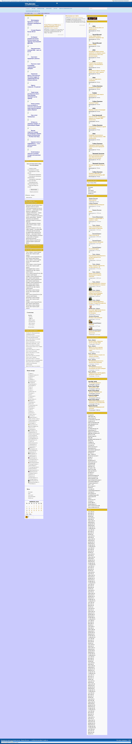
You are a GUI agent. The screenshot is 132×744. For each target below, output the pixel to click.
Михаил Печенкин (32, 468)
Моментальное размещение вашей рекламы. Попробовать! (19, 1)
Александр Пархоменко (33, 467)
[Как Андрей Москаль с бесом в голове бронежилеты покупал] (90, 281)
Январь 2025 (90, 540)
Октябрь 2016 (90, 690)
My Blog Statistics (31, 327)
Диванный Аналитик (33, 375)
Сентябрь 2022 (91, 582)
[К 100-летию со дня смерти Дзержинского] (90, 93)
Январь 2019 (90, 649)
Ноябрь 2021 (90, 597)
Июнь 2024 (90, 551)
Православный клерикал (33, 420)
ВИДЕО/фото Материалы (93, 433)
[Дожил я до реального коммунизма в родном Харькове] (90, 272)
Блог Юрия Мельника (92, 428)
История (89, 457)
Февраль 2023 (90, 575)
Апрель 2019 (90, 644)
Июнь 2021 (90, 605)
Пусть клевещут (91, 486)
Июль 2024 (90, 549)
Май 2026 (90, 516)
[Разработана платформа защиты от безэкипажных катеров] (90, 61)
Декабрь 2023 (90, 560)
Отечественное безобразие (93, 481)
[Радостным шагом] (90, 233)
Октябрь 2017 (90, 671)
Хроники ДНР (90, 502)
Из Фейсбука (90, 452)
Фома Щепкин (32, 483)
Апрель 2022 (90, 590)
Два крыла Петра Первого (30, 340)
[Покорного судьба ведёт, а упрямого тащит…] (90, 217)
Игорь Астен (31, 427)
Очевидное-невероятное (92, 483)
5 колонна (90, 415)
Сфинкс (30, 373)
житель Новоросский (33, 462)
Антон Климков (32, 445)
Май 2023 (90, 570)
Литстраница (90, 463)
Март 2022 (90, 591)
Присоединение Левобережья (35, 174)
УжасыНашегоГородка (74, 17)
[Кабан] (90, 210)
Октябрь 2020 (90, 617)
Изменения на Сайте (72, 16)
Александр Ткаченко (33, 479)
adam (30, 387)
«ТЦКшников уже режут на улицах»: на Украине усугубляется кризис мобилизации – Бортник (34, 215)
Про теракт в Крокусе (30, 354)
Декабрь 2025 (90, 524)
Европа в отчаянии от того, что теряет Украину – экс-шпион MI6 (34, 228)
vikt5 (30, 409)
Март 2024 (90, 555)
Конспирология (91, 460)
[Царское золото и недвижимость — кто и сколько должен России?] (29, 142)
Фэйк (89, 498)
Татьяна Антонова (32, 424)
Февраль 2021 (90, 611)
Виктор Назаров (32, 456)
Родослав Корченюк (33, 450)
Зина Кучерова (32, 452)
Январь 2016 (90, 703)
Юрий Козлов (31, 447)
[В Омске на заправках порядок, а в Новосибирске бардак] (29, 122)
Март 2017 (90, 682)
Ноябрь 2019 (90, 634)
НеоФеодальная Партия (92, 475)
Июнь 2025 (90, 533)
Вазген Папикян (32, 465)
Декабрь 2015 (90, 705)
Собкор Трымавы (32, 405)
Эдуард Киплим (32, 444)
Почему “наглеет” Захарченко (31, 357)
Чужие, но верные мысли (92, 507)
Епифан (28, 256)
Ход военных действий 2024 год (33, 11)
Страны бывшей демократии (93, 490)
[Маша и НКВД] (90, 43)
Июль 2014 (90, 730)
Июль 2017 (90, 676)
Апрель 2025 (90, 536)
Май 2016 (90, 697)
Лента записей (30, 495)
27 (29, 512)
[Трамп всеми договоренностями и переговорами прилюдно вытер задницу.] (29, 92)
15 (34, 508)
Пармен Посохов (32, 471)
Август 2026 (90, 511)
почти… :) (90, 484)
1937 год (33, 8)
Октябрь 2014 (90, 726)
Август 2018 (90, 656)
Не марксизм (90, 472)
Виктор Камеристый (33, 442)
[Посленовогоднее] (90, 247)
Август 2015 (90, 711)
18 (41, 508)
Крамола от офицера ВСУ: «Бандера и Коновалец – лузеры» (34, 211)
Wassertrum (31, 408)
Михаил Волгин (32, 432)
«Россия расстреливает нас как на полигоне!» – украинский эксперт (34, 208)
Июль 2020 (90, 622)
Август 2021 (90, 602)
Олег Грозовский (32, 435)
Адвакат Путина (91, 418)
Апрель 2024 (90, 554)
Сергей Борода (32, 429)
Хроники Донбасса (91, 504)
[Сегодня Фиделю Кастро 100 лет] (29, 30)
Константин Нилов (32, 461)
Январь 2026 (90, 522)
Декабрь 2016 (90, 687)
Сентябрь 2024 (91, 546)
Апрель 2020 (90, 626)
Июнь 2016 (90, 696)
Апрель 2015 (90, 717)
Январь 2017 (90, 685)
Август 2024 (90, 548)
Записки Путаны (91, 451)
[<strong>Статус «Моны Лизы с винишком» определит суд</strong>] (90, 34)
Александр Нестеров (33, 459)
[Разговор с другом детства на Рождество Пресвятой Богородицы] (90, 308)
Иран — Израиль (91, 454)
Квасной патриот (32, 421)
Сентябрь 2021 (91, 601)
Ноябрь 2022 (90, 579)
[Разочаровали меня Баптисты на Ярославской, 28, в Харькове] (90, 254)
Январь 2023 (90, 576)
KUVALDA (31, 415)
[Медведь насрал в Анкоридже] (90, 108)
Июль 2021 (90, 604)
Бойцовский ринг (91, 430)
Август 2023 (90, 566)
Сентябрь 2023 (91, 564)
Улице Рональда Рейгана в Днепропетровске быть (52, 25)
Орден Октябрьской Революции (94, 480)
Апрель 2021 (90, 608)
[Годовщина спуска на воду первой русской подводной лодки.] (90, 143)
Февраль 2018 (90, 665)
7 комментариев (55, 28)
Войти (29, 493)
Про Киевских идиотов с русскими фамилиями (34, 360)
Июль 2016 (90, 694)
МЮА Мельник (32, 453)
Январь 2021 (90, 613)
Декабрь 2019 (90, 632)
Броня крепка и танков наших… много (32, 343)
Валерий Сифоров (32, 477)
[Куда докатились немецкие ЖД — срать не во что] (29, 48)
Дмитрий (31, 400)
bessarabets (31, 393)
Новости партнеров (91, 478)
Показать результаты (34, 191)
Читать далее (60, 34)
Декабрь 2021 (90, 596)
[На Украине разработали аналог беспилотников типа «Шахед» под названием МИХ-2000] (29, 37)
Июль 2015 (90, 712)
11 (41, 506)
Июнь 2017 (90, 678)
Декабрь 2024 (90, 542)
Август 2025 (90, 530)
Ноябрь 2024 (90, 543)
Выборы (89, 440)
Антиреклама (90, 421)
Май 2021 (90, 607)
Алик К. (31, 441)
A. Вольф (31, 382)
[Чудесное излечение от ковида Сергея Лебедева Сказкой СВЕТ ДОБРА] (90, 290)
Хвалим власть (91, 499)
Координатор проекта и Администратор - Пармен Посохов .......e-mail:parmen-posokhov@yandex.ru (24, 740)
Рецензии (90, 487)
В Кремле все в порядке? (92, 431)
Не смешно (90, 474)
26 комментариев (80, 17)
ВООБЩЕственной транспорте (94, 439)
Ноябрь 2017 (90, 670)
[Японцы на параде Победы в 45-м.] (90, 163)
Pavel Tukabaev (32, 423)
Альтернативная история (93, 419)
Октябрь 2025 (90, 527)
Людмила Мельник (32, 417)
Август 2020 (90, 620)
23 (36, 510)
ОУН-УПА (55, 8)
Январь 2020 (90, 631)
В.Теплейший (31, 385)
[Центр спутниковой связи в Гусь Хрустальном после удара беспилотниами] (90, 153)
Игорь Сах (31, 474)
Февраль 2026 (90, 520)
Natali (30, 388)
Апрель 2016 (90, 699)
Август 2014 (90, 729)
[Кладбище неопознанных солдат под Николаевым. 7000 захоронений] (90, 133)
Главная (28, 8)
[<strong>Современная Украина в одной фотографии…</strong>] (90, 125)
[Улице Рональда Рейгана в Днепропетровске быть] (54, 19)
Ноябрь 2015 (90, 706)
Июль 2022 (90, 585)
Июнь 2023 (90, 569)
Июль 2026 (90, 513)
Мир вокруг (90, 466)
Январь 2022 (90, 594)
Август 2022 (90, 584)
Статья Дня (90, 489)
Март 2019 (90, 646)
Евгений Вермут (32, 430)
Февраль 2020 (90, 629)
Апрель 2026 (90, 517)
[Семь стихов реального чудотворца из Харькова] (90, 225)
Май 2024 (90, 552)
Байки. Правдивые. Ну (92, 424)
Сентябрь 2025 (91, 528)
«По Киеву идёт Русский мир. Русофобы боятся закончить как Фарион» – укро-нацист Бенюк (33, 232)
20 (29, 510)
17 (38, 508)
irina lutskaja (31, 402)
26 (26, 512)
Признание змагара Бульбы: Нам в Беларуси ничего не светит (34, 205)
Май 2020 (90, 625)
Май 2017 (90, 679)
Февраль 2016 (90, 702)
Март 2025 (90, 537)
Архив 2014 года (40, 8)
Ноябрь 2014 (90, 724)
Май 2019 (90, 643)
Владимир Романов (32, 473)
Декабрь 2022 (90, 578)
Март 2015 (90, 718)
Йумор (89, 458)
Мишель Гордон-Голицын (34, 433)
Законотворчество (91, 448)
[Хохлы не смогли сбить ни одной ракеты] (90, 26)
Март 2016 (90, 700)
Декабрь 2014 (90, 723)
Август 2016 (90, 693)
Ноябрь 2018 (90, 652)
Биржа (89, 427)
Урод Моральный (32, 384)
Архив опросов (29, 197)
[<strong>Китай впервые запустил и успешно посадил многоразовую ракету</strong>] (29, 152)
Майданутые (90, 464)
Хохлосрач (90, 501)
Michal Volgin (31, 391)
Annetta (30, 397)
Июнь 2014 (90, 732)
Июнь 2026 (90, 514)
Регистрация (30, 492)
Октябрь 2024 (90, 545)
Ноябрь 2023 (90, 561)
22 (34, 510)
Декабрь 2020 (90, 614)
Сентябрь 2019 (91, 637)
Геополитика (90, 443)
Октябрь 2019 (90, 635)
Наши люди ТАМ (91, 471)
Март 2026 (90, 519)
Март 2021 (90, 610)
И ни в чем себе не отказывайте (31, 351)
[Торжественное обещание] (90, 240)
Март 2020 (90, 628)
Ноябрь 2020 (90, 616)
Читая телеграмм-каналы (93, 505)
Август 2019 (90, 638)
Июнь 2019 (90, 641)
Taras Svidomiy (32, 399)
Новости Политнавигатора (31, 202)
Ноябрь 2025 (90, 525)
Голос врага (90, 445)
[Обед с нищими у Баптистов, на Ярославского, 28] (90, 264)
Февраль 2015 (90, 720)
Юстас (30, 403)
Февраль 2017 (90, 684)
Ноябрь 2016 (90, 688)
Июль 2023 (90, 567)
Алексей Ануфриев (32, 426)
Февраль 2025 (90, 539)
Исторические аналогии (92, 455)
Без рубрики (90, 425)
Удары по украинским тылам (65, 8)
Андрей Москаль (32, 455)
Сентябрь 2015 (91, 709)
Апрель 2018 (90, 662)
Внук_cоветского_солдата (34, 418)
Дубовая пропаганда (92, 446)
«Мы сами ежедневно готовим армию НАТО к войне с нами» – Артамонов (33, 225)
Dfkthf (30, 378)
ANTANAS (31, 376)
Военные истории (91, 436)
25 (41, 510)
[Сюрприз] (90, 323)
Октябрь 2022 (90, 581)
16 (36, 508)
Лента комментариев (31, 496)
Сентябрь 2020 (91, 619)
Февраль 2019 (90, 647)
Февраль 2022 (90, 593)
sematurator (31, 379)
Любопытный (31, 396)
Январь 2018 (90, 667)
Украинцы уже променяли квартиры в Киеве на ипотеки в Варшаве (33, 220)
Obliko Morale (90, 416)
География (90, 442)
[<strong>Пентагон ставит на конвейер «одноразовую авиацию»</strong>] (29, 64)
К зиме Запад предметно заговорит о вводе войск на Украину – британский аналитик (34, 237)
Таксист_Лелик (32, 414)
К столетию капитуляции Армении (32, 337)
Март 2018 (90, 664)
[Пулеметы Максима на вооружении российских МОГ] (90, 172)
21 (31, 510)
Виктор (30, 411)
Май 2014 (90, 733)
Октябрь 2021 (90, 599)
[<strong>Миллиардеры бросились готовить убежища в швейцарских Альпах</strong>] (29, 20)
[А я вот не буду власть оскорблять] (90, 77)
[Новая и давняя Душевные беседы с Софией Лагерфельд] (90, 300)
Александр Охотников (33, 464)
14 (31, 508)
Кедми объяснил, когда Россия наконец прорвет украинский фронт (33, 241)
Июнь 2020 (90, 623)
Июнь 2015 (90, 714)
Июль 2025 (90, 531)
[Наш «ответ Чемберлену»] (29, 115)
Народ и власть (91, 469)
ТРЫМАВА (30, 4)
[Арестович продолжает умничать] (29, 57)
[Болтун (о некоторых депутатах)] (90, 329)
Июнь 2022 (90, 587)
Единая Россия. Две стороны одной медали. (33, 253)
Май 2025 (90, 534)
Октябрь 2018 (90, 653)
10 (38, 506)
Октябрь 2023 (90, 563)
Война (89, 437)
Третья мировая (91, 493)
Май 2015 (90, 715)
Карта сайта (48, 8)
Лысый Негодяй (32, 458)
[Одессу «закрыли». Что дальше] (29, 85)
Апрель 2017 (90, 681)
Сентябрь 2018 (91, 655)
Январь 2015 (90, 721)
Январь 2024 (90, 558)
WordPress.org (30, 498)
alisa (30, 394)
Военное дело (90, 434)
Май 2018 (90, 661)
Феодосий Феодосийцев (33, 482)
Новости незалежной (92, 477)
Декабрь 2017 (90, 668)
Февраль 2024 (90, 557)
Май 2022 (90, 588)
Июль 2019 (90, 640)
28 (31, 512)
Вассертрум (31, 406)
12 (26, 508)
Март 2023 (90, 573)
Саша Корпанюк (32, 448)
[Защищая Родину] (90, 101)
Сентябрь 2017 (91, 673)
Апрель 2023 (90, 572)
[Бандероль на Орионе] (90, 86)
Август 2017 (90, 675)
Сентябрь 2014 (91, 727)
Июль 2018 (90, 658)
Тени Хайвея (90, 492)
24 (38, 510)
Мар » (30, 514)
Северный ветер (32, 381)
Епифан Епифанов (32, 436)
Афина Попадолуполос (33, 470)
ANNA (30, 390)
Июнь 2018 (90, 659)
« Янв (27, 514)
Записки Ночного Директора (93, 449)
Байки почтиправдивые (92, 422)
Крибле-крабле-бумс (92, 461)
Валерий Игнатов (32, 439)
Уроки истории (91, 496)
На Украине (51, 28)
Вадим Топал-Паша (32, 480)
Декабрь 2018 (90, 650)
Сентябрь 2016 (91, 691)
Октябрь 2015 (90, 708)
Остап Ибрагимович (33, 438)
